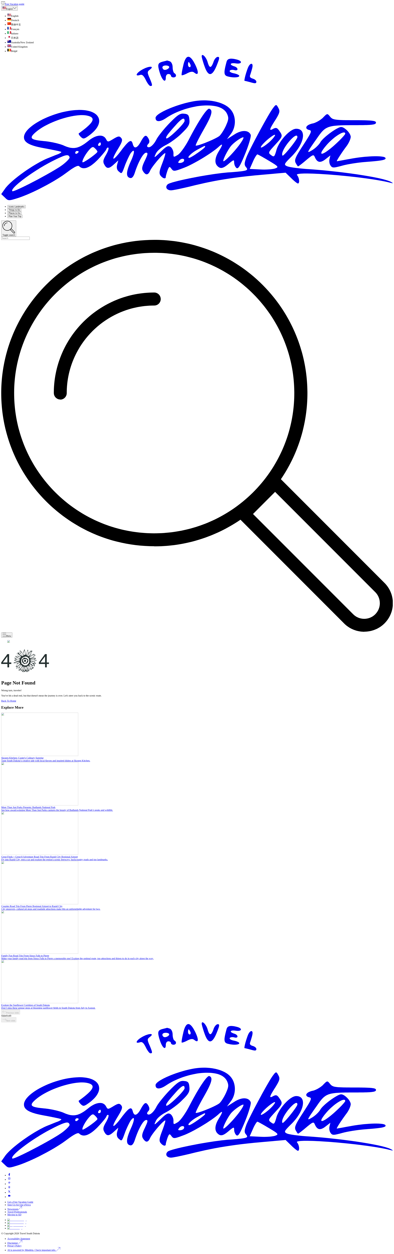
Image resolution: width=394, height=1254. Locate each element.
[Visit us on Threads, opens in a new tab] (9, 1188)
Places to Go (14, 213)
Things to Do (14, 210)
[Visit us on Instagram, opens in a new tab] (9, 1179)
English (9, 9)
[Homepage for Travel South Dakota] (197, 201)
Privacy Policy (14, 1245)
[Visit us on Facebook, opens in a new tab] (9, 1175)
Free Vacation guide (14, 4)
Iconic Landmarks (16, 207)
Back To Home (8, 701)
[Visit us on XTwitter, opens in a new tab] (9, 1192)
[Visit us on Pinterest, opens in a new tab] (9, 1184)
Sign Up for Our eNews (19, 1204)
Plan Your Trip (15, 216)
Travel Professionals (17, 1212)
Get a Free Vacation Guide (20, 1202)
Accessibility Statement (18, 1238)
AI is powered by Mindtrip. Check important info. (31, 1250)
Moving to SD (14, 1214)
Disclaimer (12, 1243)
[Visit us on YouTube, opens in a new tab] (9, 1196)
